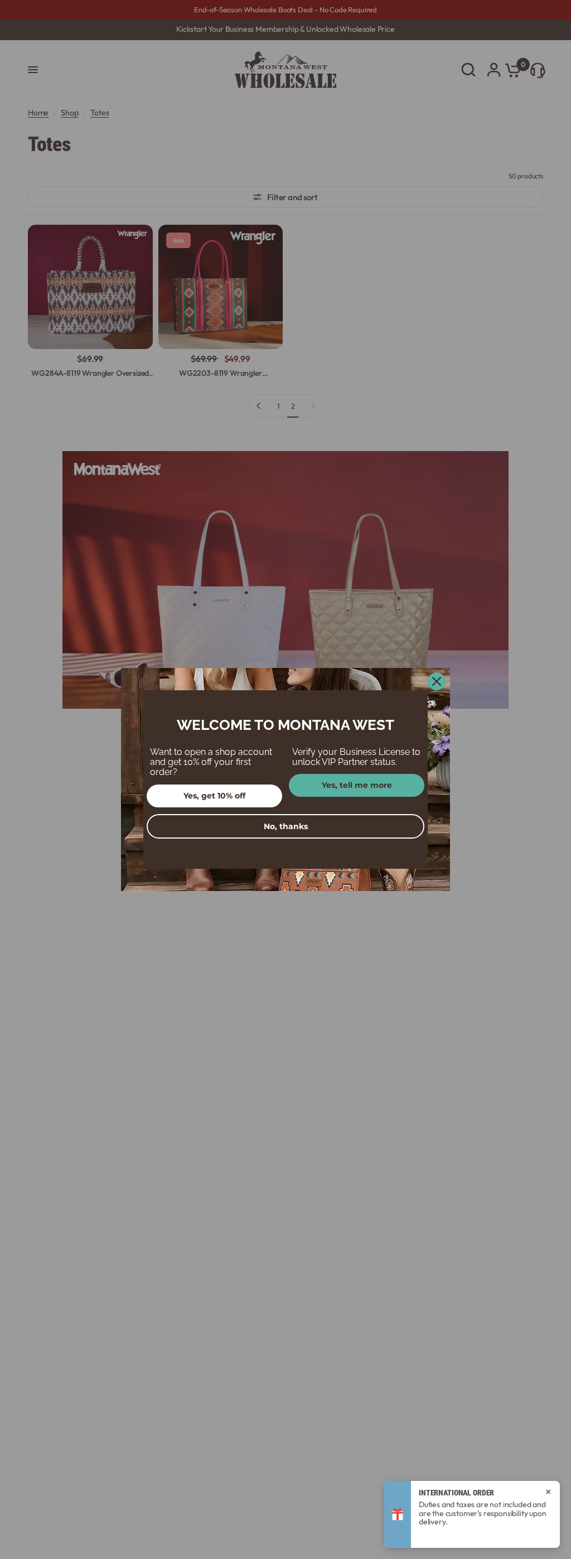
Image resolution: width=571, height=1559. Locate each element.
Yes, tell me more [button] (357, 785)
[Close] (436, 681)
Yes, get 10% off (214, 796)
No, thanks (286, 826)
